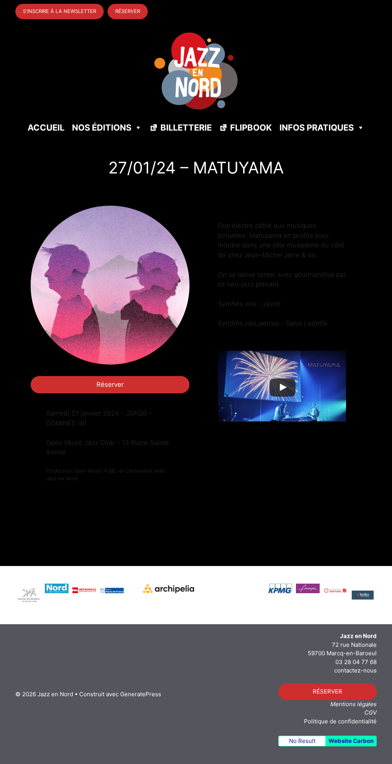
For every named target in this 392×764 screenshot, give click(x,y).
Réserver (110, 384)
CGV (370, 712)
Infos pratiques (316, 128)
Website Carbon (351, 740)
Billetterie (186, 128)
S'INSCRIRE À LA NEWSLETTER (59, 11)
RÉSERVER (127, 11)
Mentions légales (353, 704)
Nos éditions (101, 128)
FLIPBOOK (251, 128)
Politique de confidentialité (340, 721)
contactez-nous (355, 670)
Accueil (46, 128)
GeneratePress (140, 694)
